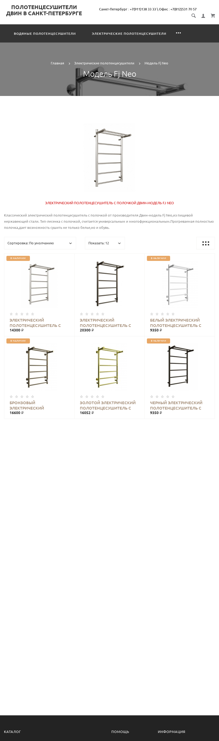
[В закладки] (68, 258)
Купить (44, 284)
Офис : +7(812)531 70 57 (178, 9)
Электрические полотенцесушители (129, 33)
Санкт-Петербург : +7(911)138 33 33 (127, 9)
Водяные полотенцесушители (45, 33)
